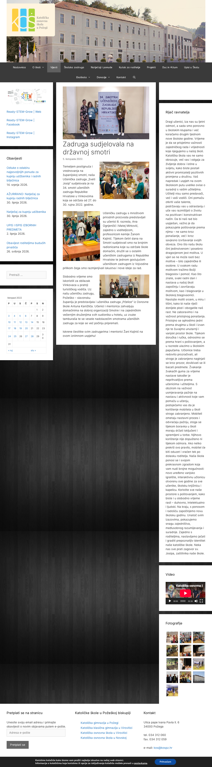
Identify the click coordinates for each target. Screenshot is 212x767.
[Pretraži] (134, 77)
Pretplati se (17, 744)
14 (32, 322)
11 (15, 322)
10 (9, 322)
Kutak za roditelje (129, 67)
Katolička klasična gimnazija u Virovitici (106, 727)
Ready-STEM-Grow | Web (24, 111)
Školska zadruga (74, 67)
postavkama (140, 763)
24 (9, 336)
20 (26, 328)
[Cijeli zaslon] (201, 601)
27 (26, 336)
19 (20, 328)
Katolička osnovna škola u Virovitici (104, 732)
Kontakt (121, 77)
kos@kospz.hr (163, 747)
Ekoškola (81, 77)
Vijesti (54, 67)
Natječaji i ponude (101, 67)
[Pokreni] (170, 601)
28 (32, 336)
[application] (185, 593)
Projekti (151, 67)
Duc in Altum (170, 67)
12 (20, 322)
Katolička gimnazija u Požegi (99, 723)
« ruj (10, 350)
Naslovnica (19, 67)
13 (26, 322)
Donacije (101, 77)
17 (9, 328)
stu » (33, 350)
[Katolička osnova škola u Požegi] (106, 31)
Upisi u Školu (191, 67)
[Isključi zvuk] (196, 601)
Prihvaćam (165, 761)
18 (15, 328)
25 (15, 336)
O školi (36, 67)
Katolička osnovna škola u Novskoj (104, 737)
